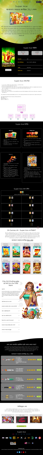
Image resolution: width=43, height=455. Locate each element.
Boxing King (27, 245)
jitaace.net (6, 449)
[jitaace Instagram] (21, 452)
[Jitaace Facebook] (17, 452)
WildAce (16, 245)
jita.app (2, 449)
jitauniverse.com (22, 449)
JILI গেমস (30, 240)
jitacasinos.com (28, 449)
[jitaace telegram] (19, 452)
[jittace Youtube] (23, 452)
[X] (25, 452)
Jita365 (40, 449)
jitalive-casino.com (17, 449)
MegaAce (6, 245)
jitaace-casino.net (10, 449)
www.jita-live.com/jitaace (35, 449)
